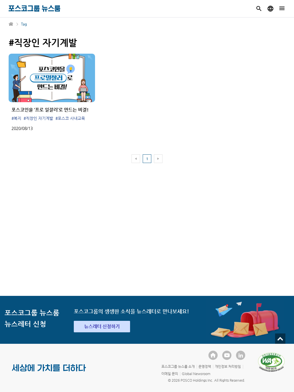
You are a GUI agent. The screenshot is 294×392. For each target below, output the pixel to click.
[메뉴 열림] (281, 8)
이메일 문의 (169, 374)
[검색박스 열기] (259, 8)
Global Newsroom (196, 374)
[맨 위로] (280, 338)
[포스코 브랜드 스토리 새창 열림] (49, 372)
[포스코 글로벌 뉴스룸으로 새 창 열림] (270, 8)
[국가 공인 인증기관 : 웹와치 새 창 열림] (271, 362)
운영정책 (204, 366)
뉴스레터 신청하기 (102, 326)
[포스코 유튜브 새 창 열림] (226, 355)
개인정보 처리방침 (228, 366)
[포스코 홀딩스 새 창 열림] (213, 355)
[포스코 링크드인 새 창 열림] (240, 355)
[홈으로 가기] (11, 24)
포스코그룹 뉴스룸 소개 (178, 366)
